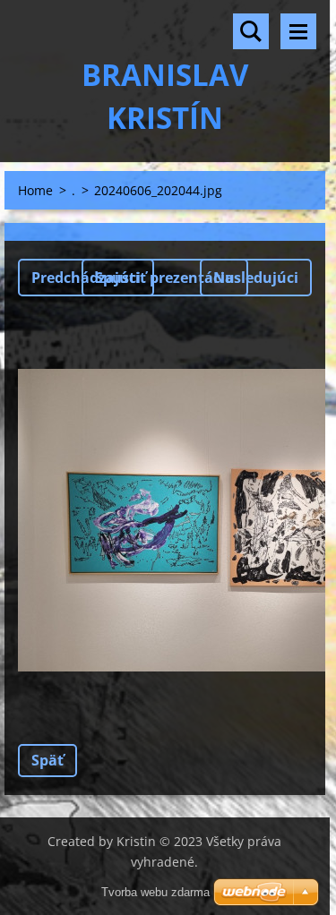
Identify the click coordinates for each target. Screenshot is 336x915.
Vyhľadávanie (251, 31)
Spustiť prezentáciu (165, 277)
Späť (47, 760)
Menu (298, 31)
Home (35, 190)
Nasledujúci (255, 277)
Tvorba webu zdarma (155, 892)
